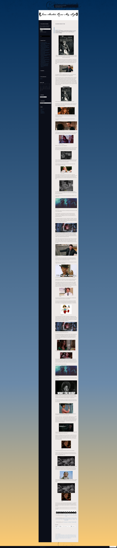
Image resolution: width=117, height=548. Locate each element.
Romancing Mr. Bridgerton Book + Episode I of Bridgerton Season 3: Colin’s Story (44, 65)
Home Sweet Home (43, 51)
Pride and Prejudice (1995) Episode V (45, 52)
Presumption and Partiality (44, 42)
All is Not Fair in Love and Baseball (44, 63)
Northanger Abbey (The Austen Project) (45, 49)
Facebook (42, 70)
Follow (41, 30)
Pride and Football (43, 53)
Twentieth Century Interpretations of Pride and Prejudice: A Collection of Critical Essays (45, 55)
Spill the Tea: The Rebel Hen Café (44, 50)
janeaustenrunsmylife (60, 5)
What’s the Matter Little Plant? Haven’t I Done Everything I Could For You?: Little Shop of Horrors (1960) (65, 31)
